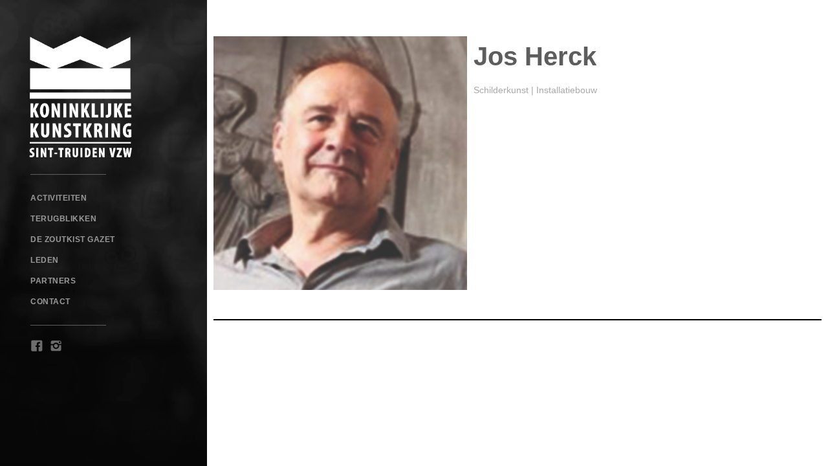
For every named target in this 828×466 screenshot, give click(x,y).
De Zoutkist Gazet (72, 239)
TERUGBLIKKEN (63, 218)
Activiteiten (58, 198)
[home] (103, 96)
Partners (53, 280)
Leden (44, 260)
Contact (50, 301)
